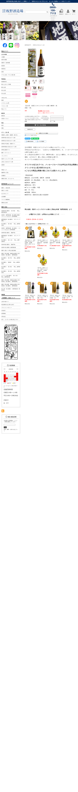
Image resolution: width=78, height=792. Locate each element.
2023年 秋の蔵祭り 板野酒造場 (8, 247)
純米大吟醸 (4, 59)
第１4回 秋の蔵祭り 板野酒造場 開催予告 (10, 289)
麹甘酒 (3, 115)
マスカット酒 (4, 106)
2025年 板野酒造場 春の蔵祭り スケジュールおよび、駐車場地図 (10, 228)
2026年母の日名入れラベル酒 (8, 137)
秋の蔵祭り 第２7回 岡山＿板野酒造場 (10, 258)
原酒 (2, 71)
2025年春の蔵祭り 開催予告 (8, 232)
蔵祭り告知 (4, 207)
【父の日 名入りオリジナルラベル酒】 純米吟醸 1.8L (67, 297)
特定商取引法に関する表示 (7, 304)
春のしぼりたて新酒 (6, 84)
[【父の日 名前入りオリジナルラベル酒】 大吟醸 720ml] (43, 287)
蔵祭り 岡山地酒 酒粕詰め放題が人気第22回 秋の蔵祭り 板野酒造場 (10, 284)
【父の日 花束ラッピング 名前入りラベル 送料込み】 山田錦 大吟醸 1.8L (43, 269)
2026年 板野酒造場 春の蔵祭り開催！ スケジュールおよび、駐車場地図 (10, 215)
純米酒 (3, 65)
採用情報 (3, 313)
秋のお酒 (3, 90)
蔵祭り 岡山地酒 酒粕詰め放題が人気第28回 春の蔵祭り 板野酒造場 (10, 254)
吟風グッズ (4, 169)
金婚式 (3, 164)
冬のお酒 (3, 93)
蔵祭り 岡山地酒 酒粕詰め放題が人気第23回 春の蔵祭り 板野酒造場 (10, 280)
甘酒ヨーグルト (5, 118)
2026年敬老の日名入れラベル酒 (8, 146)
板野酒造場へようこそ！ (7, 184)
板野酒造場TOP (28, 45)
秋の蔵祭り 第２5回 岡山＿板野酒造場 (10, 267)
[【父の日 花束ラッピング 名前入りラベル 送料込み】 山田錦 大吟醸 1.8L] (43, 260)
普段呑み (3, 68)
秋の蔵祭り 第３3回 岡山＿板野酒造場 (10, 224)
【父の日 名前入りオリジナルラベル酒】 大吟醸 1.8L (55, 297)
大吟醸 (3, 57)
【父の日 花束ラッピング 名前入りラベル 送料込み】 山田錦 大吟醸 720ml (68, 242)
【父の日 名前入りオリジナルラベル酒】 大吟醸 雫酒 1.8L (30, 297)
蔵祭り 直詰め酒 (5, 187)
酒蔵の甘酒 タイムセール (7, 178)
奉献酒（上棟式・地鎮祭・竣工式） (9, 135)
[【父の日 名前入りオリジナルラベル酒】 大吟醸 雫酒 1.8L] (31, 287)
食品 (2, 125)
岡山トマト (4, 109)
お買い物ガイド (5, 301)
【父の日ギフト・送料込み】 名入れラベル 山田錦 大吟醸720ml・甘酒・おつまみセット (30, 242)
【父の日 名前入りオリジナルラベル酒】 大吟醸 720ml (42, 297)
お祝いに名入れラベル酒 (7, 161)
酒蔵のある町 (4, 202)
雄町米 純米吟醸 (5, 62)
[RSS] (2, 411)
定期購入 (3, 175)
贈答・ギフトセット (6, 152)
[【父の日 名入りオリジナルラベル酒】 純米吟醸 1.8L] (68, 287)
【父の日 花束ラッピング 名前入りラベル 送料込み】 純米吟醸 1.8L (55, 242)
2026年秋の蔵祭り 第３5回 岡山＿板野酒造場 (10, 211)
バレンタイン (4, 155)
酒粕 (2, 128)
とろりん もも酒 (5, 103)
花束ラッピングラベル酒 (7, 158)
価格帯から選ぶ (5, 172)
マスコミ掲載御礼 (5, 199)
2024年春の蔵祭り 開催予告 (8, 244)
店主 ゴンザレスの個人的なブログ (9, 319)
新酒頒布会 (4, 81)
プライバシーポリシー (6, 307)
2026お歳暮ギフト (5, 149)
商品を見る (27, 251)
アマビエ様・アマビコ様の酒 (8, 74)
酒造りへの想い (5, 190)
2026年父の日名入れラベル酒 (38, 45)
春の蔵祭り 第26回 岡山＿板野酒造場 (10, 262)
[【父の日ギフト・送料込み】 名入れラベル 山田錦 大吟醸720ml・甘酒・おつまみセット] (31, 232)
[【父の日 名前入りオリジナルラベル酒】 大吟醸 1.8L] (56, 287)
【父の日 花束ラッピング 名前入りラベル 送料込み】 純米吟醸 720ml (43, 242)
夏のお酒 (3, 87)
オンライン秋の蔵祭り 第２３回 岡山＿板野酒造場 (10, 276)
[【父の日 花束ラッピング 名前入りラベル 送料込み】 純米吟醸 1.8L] (56, 232)
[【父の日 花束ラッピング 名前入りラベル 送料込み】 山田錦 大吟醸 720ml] (68, 232)
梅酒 (2, 100)
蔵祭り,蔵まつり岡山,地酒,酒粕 (8, 250)
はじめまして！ (5, 193)
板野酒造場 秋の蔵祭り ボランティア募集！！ (10, 220)
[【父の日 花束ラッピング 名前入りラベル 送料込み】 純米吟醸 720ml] (43, 232)
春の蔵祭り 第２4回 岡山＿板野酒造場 (10, 271)
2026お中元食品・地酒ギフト (8, 143)
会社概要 (3, 196)
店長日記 (3, 316)
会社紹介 (3, 310)
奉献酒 (3, 294)
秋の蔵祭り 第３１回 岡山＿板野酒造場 (10, 240)
